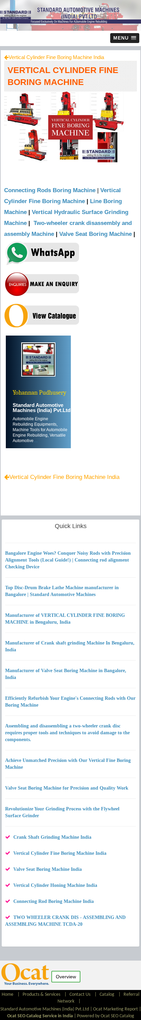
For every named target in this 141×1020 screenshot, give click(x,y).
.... (36, 440)
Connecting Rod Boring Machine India (53, 901)
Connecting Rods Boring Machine (49, 190)
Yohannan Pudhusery (39, 392)
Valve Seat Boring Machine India (47, 869)
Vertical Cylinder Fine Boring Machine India (56, 57)
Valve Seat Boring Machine (95, 234)
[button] (124, 38)
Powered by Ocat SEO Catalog (105, 1016)
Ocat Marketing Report (115, 1009)
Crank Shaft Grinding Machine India (52, 837)
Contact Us (79, 994)
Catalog (107, 994)
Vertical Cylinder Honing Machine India (55, 885)
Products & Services (41, 994)
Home (8, 994)
